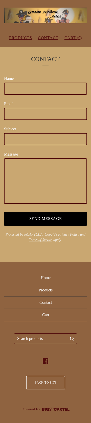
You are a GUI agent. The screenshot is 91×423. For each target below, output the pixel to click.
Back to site (46, 382)
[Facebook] (45, 361)
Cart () (73, 38)
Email (8, 104)
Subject (10, 129)
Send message (45, 218)
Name (9, 78)
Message (11, 154)
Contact (48, 38)
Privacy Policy (68, 234)
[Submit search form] (72, 339)
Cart (45, 315)
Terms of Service (40, 240)
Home (46, 278)
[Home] (45, 15)
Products (20, 38)
